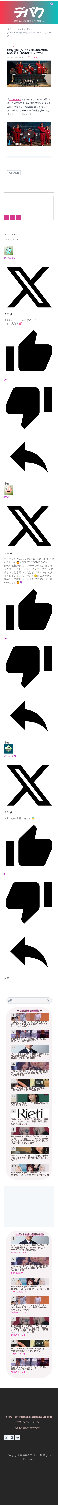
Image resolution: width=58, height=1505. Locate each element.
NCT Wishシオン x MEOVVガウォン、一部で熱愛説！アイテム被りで (29, 1089)
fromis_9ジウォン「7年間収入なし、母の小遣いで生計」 (29, 1104)
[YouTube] (17, 1437)
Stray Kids (15, 99)
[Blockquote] (12, 217)
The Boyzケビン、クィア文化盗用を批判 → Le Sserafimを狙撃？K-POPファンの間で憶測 (29, 1073)
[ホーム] (8, 29)
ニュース (10, 46)
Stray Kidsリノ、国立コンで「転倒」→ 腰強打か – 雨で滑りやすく (30, 1040)
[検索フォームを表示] (51, 4)
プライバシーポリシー (29, 1422)
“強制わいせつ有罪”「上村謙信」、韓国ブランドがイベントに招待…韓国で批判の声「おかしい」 (29, 1121)
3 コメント (34, 57)
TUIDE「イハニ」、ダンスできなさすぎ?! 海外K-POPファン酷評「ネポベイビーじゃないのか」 (29, 1024)
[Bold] (6, 217)
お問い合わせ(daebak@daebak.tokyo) (29, 1416)
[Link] (18, 217)
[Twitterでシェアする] (29, 311)
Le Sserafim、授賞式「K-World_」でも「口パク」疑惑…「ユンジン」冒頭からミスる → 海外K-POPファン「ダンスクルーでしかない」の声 (29, 1139)
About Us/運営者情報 (27, 1427)
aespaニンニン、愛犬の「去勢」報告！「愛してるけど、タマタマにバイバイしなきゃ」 (30, 1157)
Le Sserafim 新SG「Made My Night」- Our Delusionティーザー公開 (30, 1174)
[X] (6, 1437)
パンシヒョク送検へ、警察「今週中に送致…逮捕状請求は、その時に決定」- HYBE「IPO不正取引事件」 (30, 1056)
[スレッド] (11, 1437)
